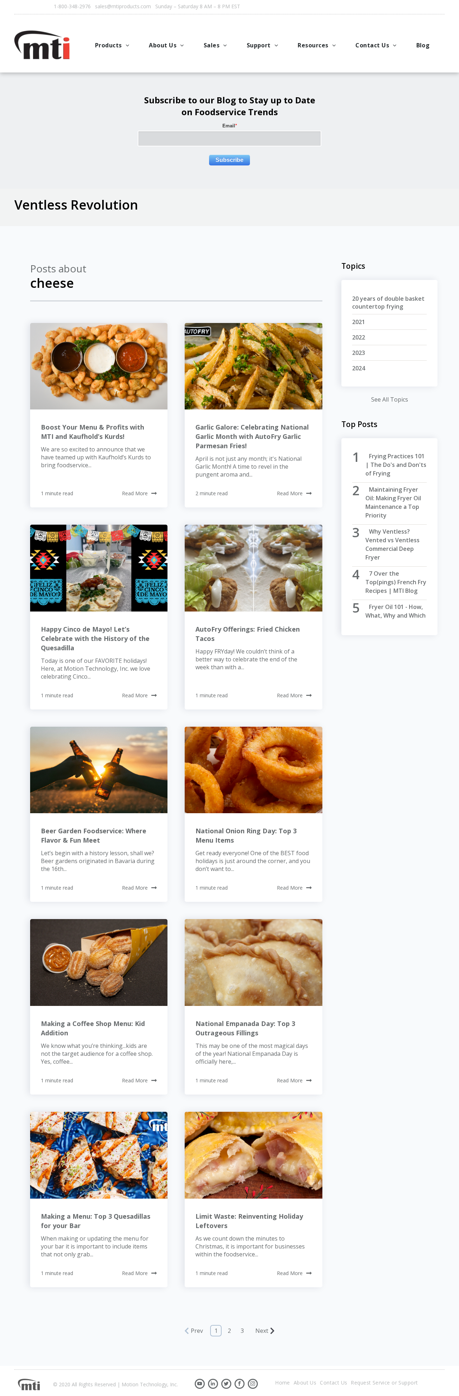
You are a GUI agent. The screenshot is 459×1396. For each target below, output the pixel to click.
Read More (135, 493)
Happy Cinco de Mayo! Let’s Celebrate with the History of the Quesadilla (95, 638)
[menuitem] (113, 45)
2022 (358, 337)
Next (261, 1331)
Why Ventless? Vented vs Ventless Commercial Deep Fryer (392, 544)
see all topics (389, 399)
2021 (358, 322)
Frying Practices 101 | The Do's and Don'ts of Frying (395, 464)
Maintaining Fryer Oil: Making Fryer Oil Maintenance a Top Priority (393, 502)
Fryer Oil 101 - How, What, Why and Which (395, 611)
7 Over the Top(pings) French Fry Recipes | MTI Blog (395, 582)
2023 (358, 353)
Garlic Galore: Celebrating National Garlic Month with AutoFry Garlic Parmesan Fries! (252, 436)
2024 (358, 368)
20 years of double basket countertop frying (388, 302)
